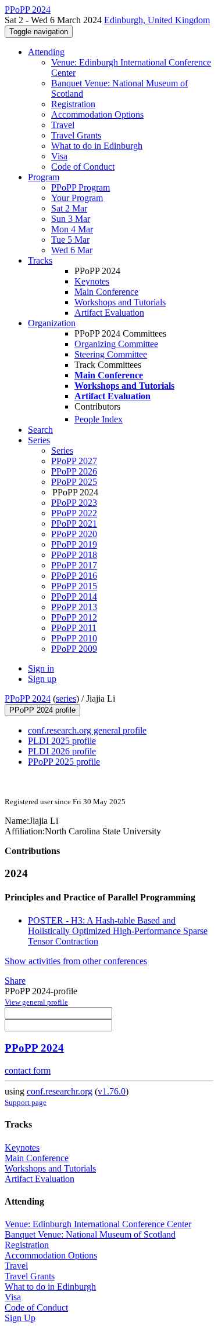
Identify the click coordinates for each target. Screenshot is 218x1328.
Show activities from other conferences (76, 961)
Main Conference (106, 292)
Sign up (42, 679)
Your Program (77, 198)
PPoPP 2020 (74, 534)
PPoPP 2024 (28, 698)
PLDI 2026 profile (62, 751)
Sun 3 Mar (70, 219)
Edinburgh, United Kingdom (157, 20)
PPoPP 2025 (74, 482)
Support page (26, 1102)
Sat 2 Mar (69, 208)
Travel (62, 125)
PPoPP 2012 (74, 617)
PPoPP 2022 (74, 513)
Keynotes (91, 281)
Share (15, 981)
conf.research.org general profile (87, 730)
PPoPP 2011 (74, 628)
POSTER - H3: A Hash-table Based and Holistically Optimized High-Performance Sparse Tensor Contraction (118, 930)
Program (43, 177)
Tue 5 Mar (70, 240)
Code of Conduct (83, 167)
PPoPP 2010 (74, 638)
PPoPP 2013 (74, 607)
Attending (46, 52)
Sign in (41, 668)
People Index (98, 419)
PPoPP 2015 (74, 586)
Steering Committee (110, 354)
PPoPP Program (80, 187)
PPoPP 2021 (74, 523)
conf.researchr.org (59, 1091)
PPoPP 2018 (74, 555)
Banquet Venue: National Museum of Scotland (90, 1234)
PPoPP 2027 (74, 461)
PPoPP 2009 (74, 649)
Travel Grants (76, 135)
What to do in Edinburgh (96, 146)
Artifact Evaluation (109, 313)
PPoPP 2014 (74, 596)
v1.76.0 (112, 1091)
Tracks (40, 260)
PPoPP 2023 (74, 503)
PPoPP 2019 (74, 544)
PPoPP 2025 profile (64, 762)
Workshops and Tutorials (120, 302)
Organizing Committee (116, 344)
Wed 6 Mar (71, 250)
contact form (28, 1070)
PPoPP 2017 (74, 565)
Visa (59, 156)
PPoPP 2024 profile (42, 710)
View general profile (36, 1002)
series (66, 698)
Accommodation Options (97, 114)
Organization (52, 323)
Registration (73, 104)
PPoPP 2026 (74, 471)
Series (62, 450)
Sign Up (20, 1318)
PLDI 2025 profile (62, 741)
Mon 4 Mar (72, 229)
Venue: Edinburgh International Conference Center (98, 1224)
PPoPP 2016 (74, 576)
